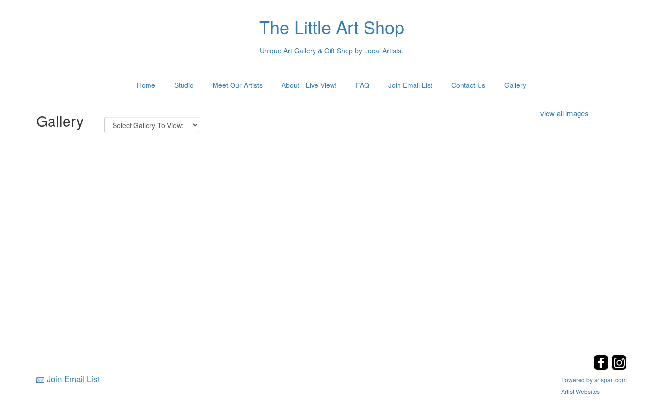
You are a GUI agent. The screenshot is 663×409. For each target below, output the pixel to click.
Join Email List (410, 85)
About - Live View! (309, 85)
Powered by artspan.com (594, 379)
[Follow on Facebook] (602, 367)
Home (146, 85)
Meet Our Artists (238, 85)
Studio (184, 85)
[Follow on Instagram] (619, 367)
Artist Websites (580, 391)
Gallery (515, 85)
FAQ (362, 85)
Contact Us (468, 85)
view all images (564, 113)
